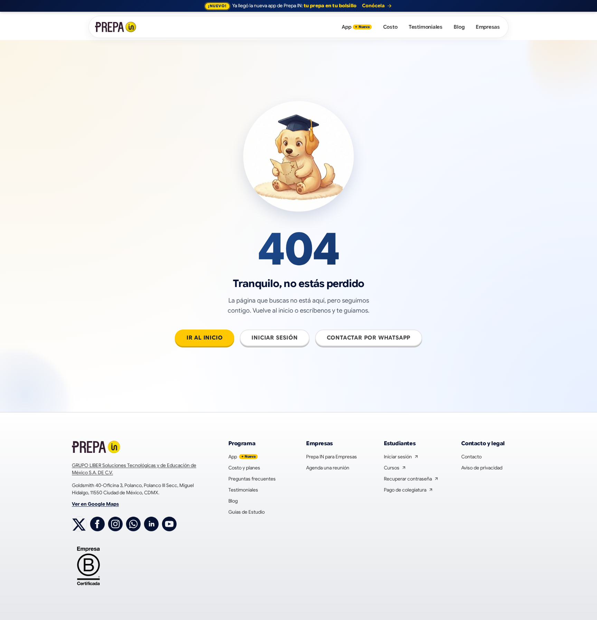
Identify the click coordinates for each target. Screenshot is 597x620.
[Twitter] (79, 524)
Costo (390, 27)
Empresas (488, 27)
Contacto (471, 457)
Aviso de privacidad (481, 468)
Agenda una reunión (327, 468)
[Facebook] (97, 524)
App (356, 27)
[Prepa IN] (96, 447)
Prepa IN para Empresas (331, 457)
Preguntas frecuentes (252, 479)
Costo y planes (244, 468)
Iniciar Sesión (274, 337)
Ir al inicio (205, 337)
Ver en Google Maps (95, 504)
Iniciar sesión (401, 457)
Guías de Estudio (246, 512)
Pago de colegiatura (408, 490)
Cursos (395, 468)
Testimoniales (426, 27)
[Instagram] (115, 524)
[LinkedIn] (151, 524)
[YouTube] (169, 524)
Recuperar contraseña (411, 479)
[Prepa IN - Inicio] (116, 27)
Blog (459, 27)
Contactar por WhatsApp (369, 337)
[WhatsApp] (133, 524)
